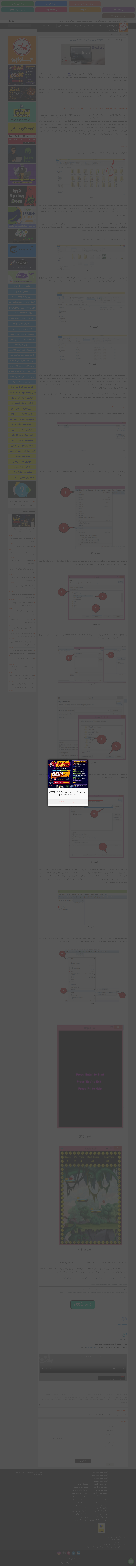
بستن (74, 802)
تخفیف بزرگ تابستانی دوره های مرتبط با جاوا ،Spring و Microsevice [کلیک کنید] (68, 793)
